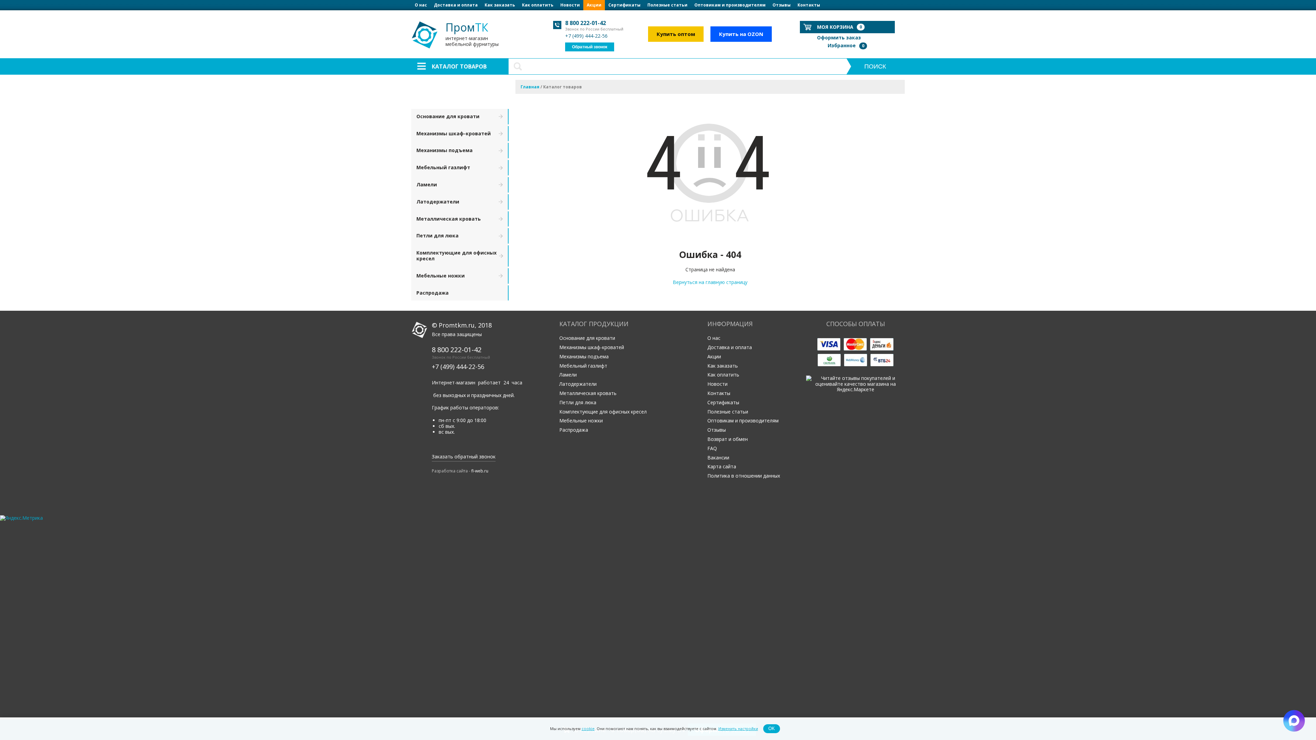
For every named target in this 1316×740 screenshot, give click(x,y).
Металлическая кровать (448, 218)
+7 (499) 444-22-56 (586, 36)
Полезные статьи (667, 5)
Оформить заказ (839, 37)
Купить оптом (676, 33)
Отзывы (781, 5)
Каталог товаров (459, 66)
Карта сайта (721, 466)
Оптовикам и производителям (730, 5)
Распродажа (432, 292)
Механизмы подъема (444, 150)
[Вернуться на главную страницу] (710, 239)
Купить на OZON (741, 33)
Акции (594, 5)
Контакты (808, 5)
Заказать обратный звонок (464, 456)
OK (771, 728)
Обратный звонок (589, 47)
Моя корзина (839, 27)
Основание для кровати (447, 116)
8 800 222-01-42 (585, 23)
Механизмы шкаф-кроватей (453, 133)
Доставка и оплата (456, 5)
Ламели (426, 184)
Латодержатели (437, 201)
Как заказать (500, 5)
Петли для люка (437, 235)
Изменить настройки (738, 728)
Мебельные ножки (440, 275)
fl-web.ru (479, 471)
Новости (570, 5)
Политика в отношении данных (743, 475)
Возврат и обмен (727, 439)
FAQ (712, 448)
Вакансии (718, 457)
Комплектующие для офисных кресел (456, 255)
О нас (421, 5)
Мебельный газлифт (443, 167)
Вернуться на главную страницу (710, 282)
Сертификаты (624, 5)
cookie (588, 728)
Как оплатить (537, 5)
